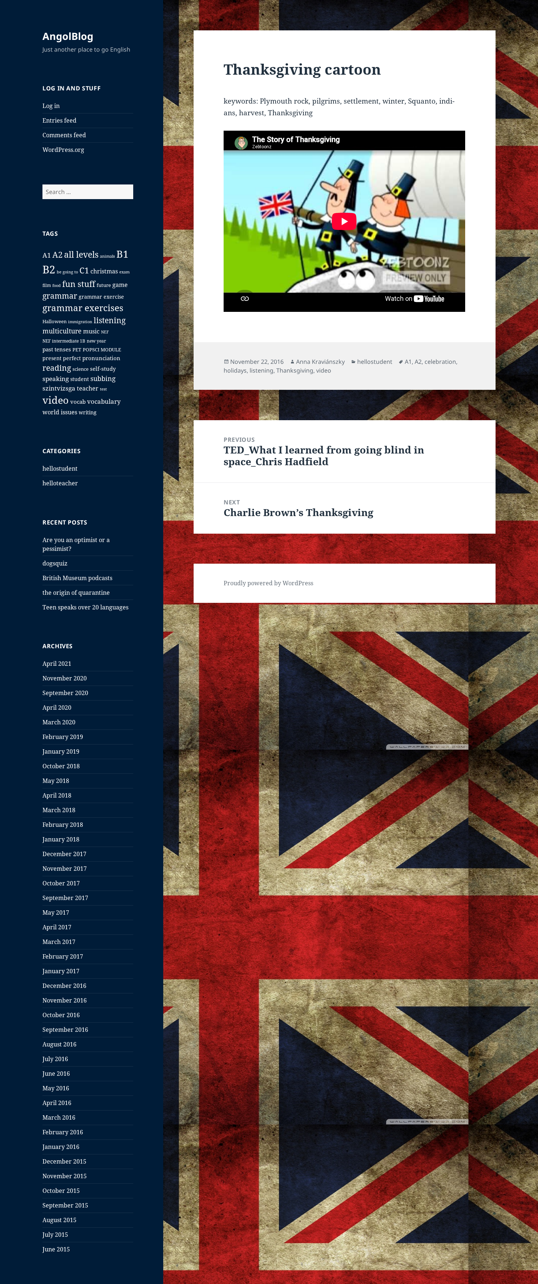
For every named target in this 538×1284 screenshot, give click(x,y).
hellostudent (60, 468)
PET (76, 350)
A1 (46, 255)
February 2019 (62, 737)
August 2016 (59, 1044)
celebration (440, 362)
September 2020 (65, 693)
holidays (235, 370)
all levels (81, 254)
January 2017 (60, 971)
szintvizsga (58, 388)
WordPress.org (63, 150)
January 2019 (60, 751)
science (80, 369)
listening (110, 320)
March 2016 (58, 1117)
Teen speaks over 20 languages (85, 607)
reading (56, 368)
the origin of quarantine (76, 593)
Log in (51, 106)
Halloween (54, 321)
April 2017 (56, 927)
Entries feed (59, 120)
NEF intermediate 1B (63, 341)
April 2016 (56, 1103)
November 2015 (64, 1176)
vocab (78, 401)
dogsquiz (54, 563)
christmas (104, 271)
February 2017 (62, 956)
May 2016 (55, 1088)
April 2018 (56, 795)
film (46, 285)
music (91, 331)
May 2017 (55, 912)
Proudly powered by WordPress (268, 583)
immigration (80, 321)
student (79, 379)
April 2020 (56, 707)
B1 (122, 254)
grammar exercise (101, 296)
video (55, 400)
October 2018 (61, 766)
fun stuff (78, 283)
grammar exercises (82, 308)
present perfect (61, 358)
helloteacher (60, 483)
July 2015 (55, 1235)
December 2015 (64, 1161)
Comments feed (64, 135)
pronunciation (101, 358)
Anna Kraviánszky (320, 362)
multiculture (62, 330)
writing (88, 412)
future (104, 285)
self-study (103, 368)
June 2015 (56, 1249)
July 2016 (55, 1059)
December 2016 (64, 986)
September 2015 (65, 1205)
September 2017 (65, 898)
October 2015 (61, 1191)
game (120, 285)
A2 (57, 254)
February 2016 (62, 1132)
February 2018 (62, 825)
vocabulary (104, 401)
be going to (67, 272)
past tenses (56, 349)
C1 (84, 270)
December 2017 (64, 854)
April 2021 (56, 664)
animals (107, 256)
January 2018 (60, 839)
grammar (59, 295)
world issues (59, 412)
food (56, 285)
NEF (105, 332)
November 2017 (64, 869)
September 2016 (65, 1030)
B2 (48, 269)
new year (96, 341)
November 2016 (64, 1000)
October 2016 (61, 1015)
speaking (55, 378)
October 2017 (61, 883)
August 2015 (59, 1220)
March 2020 (58, 722)
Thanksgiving (294, 370)
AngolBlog (67, 36)
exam (124, 272)
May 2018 (55, 781)
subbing (103, 378)
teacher (87, 388)
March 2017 (58, 942)
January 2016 (60, 1147)
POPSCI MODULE (102, 350)
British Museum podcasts (77, 578)
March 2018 (58, 810)
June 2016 (56, 1074)
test (103, 389)
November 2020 (64, 678)
